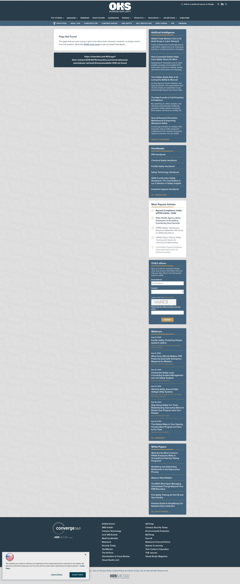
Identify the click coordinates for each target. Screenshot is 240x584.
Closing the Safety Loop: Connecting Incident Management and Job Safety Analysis (167, 375)
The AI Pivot (107, 552)
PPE (172, 23)
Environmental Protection (157, 531)
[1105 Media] (62, 537)
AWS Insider (107, 527)
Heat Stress (161, 23)
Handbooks (113, 18)
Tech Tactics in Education (157, 549)
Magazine (71, 18)
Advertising (169, 18)
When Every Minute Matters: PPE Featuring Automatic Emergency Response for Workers (166, 359)
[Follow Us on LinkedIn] (222, 4)
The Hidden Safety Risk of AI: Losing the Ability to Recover (164, 78)
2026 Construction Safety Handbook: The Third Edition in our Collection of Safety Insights (166, 181)
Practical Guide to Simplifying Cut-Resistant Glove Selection (167, 504)
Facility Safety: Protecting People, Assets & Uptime (166, 341)
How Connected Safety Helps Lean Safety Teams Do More (165, 58)
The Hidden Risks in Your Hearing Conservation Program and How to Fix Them (167, 427)
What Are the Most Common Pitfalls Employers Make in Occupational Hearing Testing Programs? (165, 457)
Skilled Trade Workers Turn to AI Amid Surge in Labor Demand (166, 40)
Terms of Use (133, 571)
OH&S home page (92, 44)
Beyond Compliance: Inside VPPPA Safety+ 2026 (169, 211)
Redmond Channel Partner (157, 542)
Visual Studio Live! (110, 560)
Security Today (109, 545)
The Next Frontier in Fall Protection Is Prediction (167, 99)
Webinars (84, 18)
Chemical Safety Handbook (164, 160)
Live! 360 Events (109, 534)
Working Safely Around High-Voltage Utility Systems (165, 390)
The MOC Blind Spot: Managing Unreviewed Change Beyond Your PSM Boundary (167, 486)
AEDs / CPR (75, 23)
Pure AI (148, 538)
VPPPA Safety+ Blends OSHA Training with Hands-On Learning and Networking (168, 240)
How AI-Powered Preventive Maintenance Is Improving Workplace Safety (164, 121)
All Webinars (158, 438)
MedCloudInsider (110, 538)
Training (182, 23)
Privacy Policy (169, 297)
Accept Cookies (77, 575)
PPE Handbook (158, 154)
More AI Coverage (160, 139)
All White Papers (159, 511)
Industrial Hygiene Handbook (165, 189)
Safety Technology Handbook (165, 172)
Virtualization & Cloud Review (116, 556)
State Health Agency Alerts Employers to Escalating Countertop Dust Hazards (168, 221)
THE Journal (151, 552)
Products (139, 18)
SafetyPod (61, 23)
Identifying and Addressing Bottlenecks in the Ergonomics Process (165, 469)
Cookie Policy (118, 571)
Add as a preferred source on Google (199, 4)
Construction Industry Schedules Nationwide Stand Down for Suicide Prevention (169, 249)
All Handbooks (159, 195)
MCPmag (149, 534)
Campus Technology (111, 531)
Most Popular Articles (163, 204)
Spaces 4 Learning (154, 545)
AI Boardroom (108, 524)
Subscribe (184, 18)
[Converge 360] (66, 528)
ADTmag (149, 524)
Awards (125, 18)
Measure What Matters (161, 478)
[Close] (85, 554)
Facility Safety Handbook (163, 166)
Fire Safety (127, 23)
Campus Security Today (156, 527)
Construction (91, 23)
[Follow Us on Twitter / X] (226, 4)
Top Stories (56, 18)
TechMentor (107, 549)
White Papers (98, 18)
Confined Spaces (110, 23)
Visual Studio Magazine (156, 556)
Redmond (106, 542)
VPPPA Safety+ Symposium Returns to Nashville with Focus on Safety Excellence (169, 230)
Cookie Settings (56, 575)
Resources (153, 18)
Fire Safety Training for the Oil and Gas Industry (167, 496)
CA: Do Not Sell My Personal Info (154, 571)
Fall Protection (144, 23)
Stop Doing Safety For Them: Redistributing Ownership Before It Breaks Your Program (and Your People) (167, 409)
